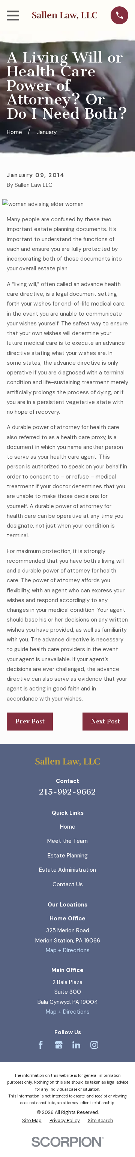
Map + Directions (68, 950)
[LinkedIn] (76, 1045)
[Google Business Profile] (59, 1045)
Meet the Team (67, 841)
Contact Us (67, 884)
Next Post (105, 721)
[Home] (64, 15)
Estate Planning (68, 855)
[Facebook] (41, 1045)
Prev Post (30, 721)
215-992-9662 (67, 791)
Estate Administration (67, 870)
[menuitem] (32, 1121)
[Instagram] (94, 1045)
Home (67, 826)
